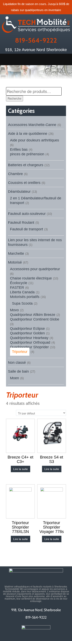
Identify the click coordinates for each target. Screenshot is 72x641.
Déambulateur (19, 192)
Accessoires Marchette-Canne (32, 125)
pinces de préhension (27, 154)
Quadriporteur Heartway (29, 338)
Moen (14, 378)
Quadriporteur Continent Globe (34, 319)
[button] (36, 59)
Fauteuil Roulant (21, 223)
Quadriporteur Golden (27, 333)
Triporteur (19, 352)
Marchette (16, 253)
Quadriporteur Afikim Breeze (32, 315)
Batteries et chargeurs (25, 165)
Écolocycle (18, 283)
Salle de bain (18, 371)
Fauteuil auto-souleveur (27, 214)
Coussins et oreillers (24, 183)
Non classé (17, 363)
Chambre (15, 174)
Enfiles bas (19, 149)
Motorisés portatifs (24, 297)
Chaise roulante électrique (31, 278)
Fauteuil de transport (26, 229)
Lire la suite (20, 469)
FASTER (17, 287)
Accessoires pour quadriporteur (35, 269)
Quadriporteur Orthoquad (30, 342)
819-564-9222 (36, 40)
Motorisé (15, 262)
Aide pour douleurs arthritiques (34, 140)
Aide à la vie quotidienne (27, 134)
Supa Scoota (22, 303)
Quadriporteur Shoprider (29, 347)
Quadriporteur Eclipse (27, 329)
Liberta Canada (22, 292)
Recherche (14, 98)
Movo (14, 310)
